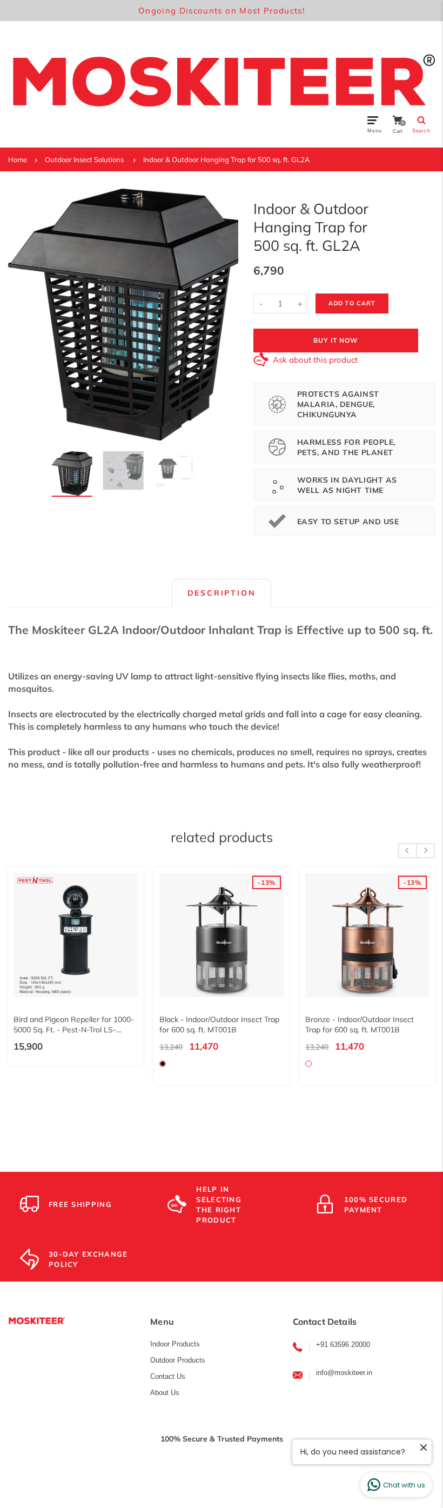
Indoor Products (175, 1344)
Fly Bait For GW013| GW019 (199, 1019)
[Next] (223, 314)
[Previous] (22, 314)
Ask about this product (315, 360)
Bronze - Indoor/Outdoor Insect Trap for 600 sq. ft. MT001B (57, 1025)
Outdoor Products (177, 1360)
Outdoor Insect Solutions (84, 159)
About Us (164, 1393)
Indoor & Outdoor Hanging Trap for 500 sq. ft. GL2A (226, 159)
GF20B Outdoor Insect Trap (342, 1019)
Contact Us (167, 1376)
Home (17, 159)
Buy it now (335, 340)
